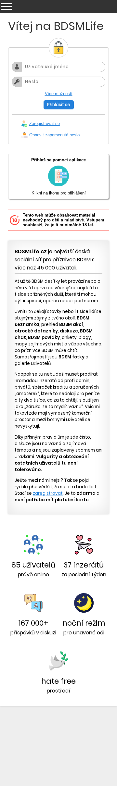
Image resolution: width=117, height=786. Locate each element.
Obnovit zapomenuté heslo (54, 134)
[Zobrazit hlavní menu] (6, 6)
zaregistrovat (48, 493)
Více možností (58, 93)
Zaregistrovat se (44, 123)
